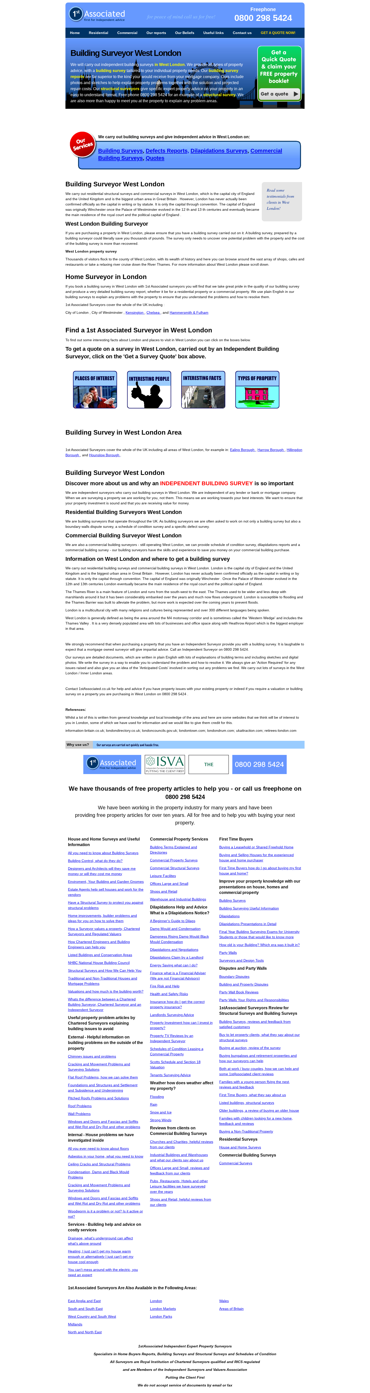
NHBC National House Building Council (99, 963)
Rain (153, 1104)
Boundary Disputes (234, 976)
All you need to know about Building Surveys (103, 853)
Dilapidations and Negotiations (174, 950)
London (156, 1301)
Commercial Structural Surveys (174, 868)
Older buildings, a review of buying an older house (259, 1110)
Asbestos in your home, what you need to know (105, 1156)
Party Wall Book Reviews (238, 992)
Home (75, 33)
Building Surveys (120, 151)
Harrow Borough (271, 450)
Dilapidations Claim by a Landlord (176, 957)
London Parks (161, 1316)
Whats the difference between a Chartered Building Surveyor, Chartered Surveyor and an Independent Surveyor (104, 1004)
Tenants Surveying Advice (170, 1075)
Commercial (127, 33)
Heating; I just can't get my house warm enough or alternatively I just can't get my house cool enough (100, 1256)
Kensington (135, 312)
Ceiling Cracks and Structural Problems (99, 1164)
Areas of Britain (231, 1309)
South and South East (85, 1309)
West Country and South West (92, 1316)
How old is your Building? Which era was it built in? (259, 945)
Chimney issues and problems (92, 1056)
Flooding (157, 1097)
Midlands (75, 1324)
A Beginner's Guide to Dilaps (172, 921)
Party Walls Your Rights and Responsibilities (254, 1000)
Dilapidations (229, 916)
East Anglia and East (84, 1301)
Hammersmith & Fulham (189, 312)
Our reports (156, 33)
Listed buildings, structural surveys (246, 1103)
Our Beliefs (184, 33)
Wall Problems (79, 1114)
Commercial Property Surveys (174, 860)
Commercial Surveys (235, 1163)
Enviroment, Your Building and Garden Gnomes (106, 882)
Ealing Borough (242, 450)
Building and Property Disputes (243, 984)
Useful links (213, 33)
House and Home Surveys (240, 1147)
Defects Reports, (167, 151)
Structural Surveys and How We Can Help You (104, 970)
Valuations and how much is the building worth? (105, 991)
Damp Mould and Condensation (175, 929)
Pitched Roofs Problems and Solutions (98, 1098)
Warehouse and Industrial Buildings (178, 899)
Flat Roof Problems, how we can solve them (103, 1077)
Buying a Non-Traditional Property (246, 1131)
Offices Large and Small (169, 884)
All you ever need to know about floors (98, 1148)
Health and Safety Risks (169, 994)
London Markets (163, 1309)
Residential (98, 33)
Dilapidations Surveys (219, 151)
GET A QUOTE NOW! (278, 33)
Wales (224, 1301)
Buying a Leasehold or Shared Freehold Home (256, 847)
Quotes (155, 158)
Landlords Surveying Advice (172, 1015)
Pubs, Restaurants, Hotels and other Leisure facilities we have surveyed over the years (179, 1186)
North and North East (85, 1332)
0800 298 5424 (263, 18)
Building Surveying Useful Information (249, 908)
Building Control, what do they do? (95, 861)
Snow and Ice (161, 1112)
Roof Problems (80, 1106)
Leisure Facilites (163, 876)
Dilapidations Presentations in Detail (247, 924)
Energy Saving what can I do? (174, 965)
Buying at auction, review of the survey (250, 1048)
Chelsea (153, 312)
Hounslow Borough (104, 455)
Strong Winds (160, 1120)
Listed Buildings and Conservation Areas (100, 955)
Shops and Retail (163, 891)
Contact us (242, 33)
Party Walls (228, 953)
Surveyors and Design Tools (241, 960)
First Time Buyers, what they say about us (252, 1095)
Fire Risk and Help (164, 986)
